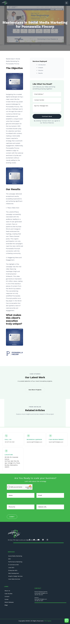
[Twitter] (34, 539)
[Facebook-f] (29, 539)
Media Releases (9, 602)
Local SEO (11, 567)
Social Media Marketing (15, 556)
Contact (7, 596)
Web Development (13, 573)
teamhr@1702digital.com (56, 442)
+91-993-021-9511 (38, 600)
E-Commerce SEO (13, 564)
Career (7, 599)
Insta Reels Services (14, 579)
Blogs (6, 605)
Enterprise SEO (12, 570)
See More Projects (35, 390)
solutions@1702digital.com (34, 442)
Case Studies (8, 593)
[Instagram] (47, 539)
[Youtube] (38, 539)
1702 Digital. (47, 621)
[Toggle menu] (66, 3)
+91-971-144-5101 (9, 442)
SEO (9, 559)
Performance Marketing (15, 561)
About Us (7, 590)
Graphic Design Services (15, 576)
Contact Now (47, 116)
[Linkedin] (42, 539)
